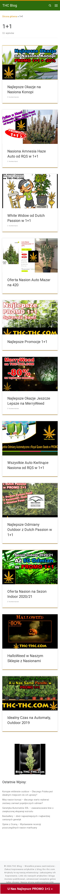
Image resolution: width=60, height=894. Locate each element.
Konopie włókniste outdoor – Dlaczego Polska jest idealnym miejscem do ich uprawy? (27, 793)
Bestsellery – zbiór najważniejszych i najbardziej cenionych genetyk (26, 818)
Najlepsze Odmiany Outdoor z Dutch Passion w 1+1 (29, 529)
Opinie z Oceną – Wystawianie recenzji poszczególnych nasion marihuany (21, 826)
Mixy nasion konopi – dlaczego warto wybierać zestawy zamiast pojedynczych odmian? (25, 801)
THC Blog (17, 866)
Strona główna (9, 16)
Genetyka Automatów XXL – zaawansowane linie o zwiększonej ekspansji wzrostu (28, 810)
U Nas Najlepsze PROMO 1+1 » (30, 888)
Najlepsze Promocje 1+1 (27, 342)
